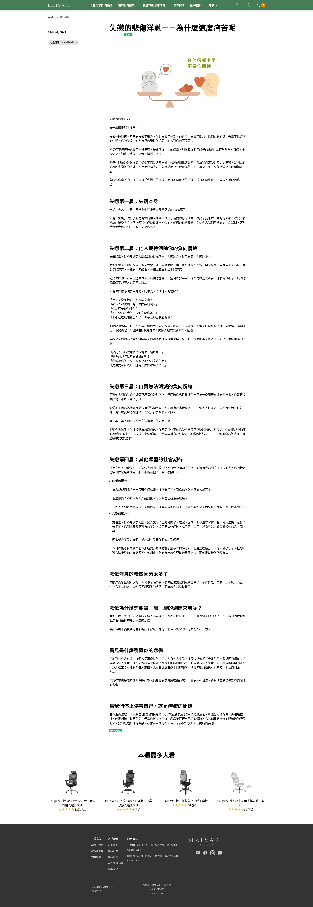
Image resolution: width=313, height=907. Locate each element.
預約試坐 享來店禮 (154, 5)
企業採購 (179, 5)
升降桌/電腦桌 (126, 5)
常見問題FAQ (115, 863)
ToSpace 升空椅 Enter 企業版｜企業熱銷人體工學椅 (128, 803)
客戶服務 (195, 5)
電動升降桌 (97, 851)
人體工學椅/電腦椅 (101, 5)
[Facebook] (205, 853)
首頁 (50, 17)
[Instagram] (212, 853)
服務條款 (113, 869)
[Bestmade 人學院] (59, 5)
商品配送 (113, 851)
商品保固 (113, 857)
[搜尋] (238, 5)
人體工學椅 (97, 845)
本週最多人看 (156, 755)
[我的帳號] (248, 5)
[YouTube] (197, 853)
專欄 (211, 5)
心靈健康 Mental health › (63, 42)
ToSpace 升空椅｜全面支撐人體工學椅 (240, 803)
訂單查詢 (113, 845)
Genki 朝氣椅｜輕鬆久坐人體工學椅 (184, 801)
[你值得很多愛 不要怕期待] (178, 115)
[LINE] (220, 853)
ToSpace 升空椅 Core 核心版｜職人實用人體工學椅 (72, 803)
